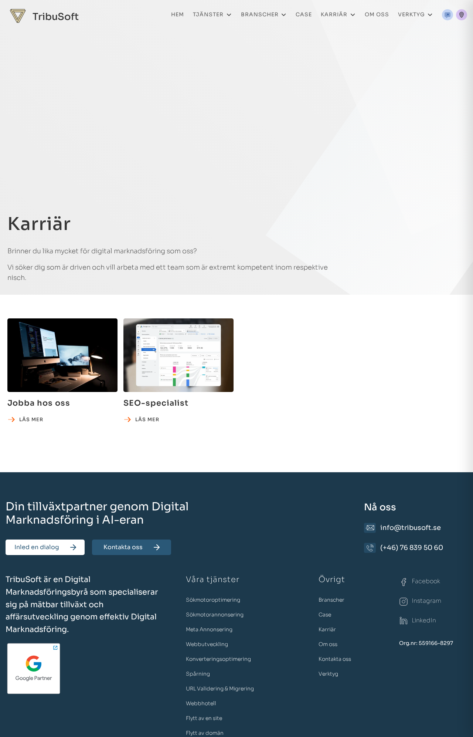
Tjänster (208, 14)
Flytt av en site (204, 718)
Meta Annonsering (209, 629)
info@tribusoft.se (410, 528)
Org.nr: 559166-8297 (426, 643)
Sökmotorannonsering (215, 614)
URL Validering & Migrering (220, 688)
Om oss (377, 14)
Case (304, 14)
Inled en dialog (36, 547)
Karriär (334, 14)
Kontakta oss (123, 547)
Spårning (198, 673)
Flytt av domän (205, 733)
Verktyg (411, 14)
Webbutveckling (207, 644)
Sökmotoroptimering (213, 599)
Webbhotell (201, 703)
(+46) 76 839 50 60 (411, 548)
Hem (177, 14)
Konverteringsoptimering (218, 659)
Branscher (260, 14)
